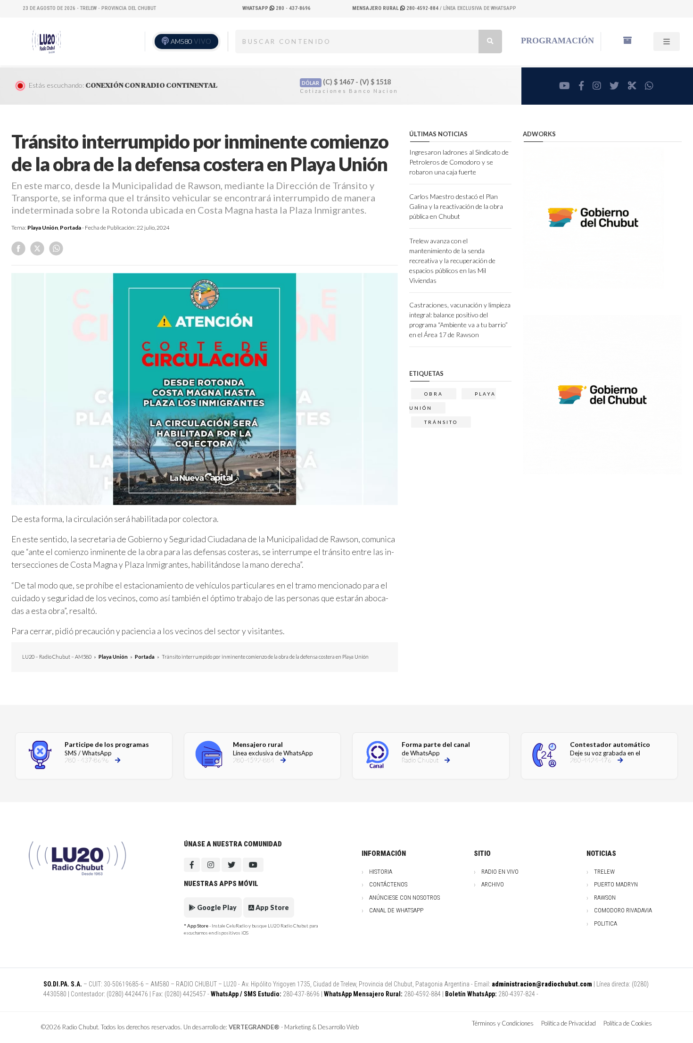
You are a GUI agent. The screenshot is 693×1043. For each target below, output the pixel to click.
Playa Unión (42, 227)
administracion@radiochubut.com (542, 984)
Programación (557, 40)
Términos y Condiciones (503, 1023)
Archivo (492, 884)
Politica (605, 923)
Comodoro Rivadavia (623, 910)
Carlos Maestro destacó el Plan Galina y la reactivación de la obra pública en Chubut (456, 206)
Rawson (605, 897)
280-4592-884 (396, 8)
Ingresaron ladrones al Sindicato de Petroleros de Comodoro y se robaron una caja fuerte (459, 162)
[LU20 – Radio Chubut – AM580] (48, 41)
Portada (70, 227)
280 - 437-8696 (276, 8)
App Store (271, 907)
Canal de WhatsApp (396, 910)
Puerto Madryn (616, 884)
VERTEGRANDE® (254, 1027)
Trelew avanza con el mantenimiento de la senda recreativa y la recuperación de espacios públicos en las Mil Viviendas (452, 260)
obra (433, 394)
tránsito (441, 422)
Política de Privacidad (568, 1023)
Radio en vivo (500, 871)
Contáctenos (388, 884)
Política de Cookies (627, 1023)
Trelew (604, 871)
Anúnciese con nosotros (404, 897)
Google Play (216, 907)
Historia (380, 871)
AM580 (191, 41)
